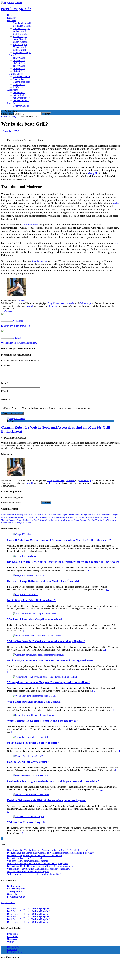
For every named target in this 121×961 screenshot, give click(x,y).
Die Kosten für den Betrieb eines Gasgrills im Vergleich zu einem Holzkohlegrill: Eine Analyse (63, 561)
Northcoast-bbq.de (21, 76)
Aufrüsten (10, 515)
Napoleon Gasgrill (21, 28)
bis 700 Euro (19, 66)
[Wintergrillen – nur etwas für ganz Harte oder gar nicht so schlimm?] (45, 676)
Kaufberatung (104, 517)
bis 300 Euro (19, 58)
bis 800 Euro (19, 71)
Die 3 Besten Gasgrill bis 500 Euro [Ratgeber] (28, 908)
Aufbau (3, 515)
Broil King (12, 934)
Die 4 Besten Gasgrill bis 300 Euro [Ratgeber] (28, 922)
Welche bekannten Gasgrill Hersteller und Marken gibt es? (42, 720)
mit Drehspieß (19, 95)
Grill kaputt (44, 517)
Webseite (5, 399)
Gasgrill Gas (90, 515)
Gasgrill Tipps (23, 517)
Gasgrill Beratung (79, 515)
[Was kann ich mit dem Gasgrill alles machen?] (35, 613)
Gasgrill (92, 173)
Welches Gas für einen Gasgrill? (26, 822)
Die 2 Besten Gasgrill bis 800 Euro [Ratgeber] (28, 914)
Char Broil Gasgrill (22, 23)
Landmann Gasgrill (22, 52)
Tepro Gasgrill (19, 39)
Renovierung (68, 520)
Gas (115, 242)
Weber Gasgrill (20, 31)
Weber (116, 203)
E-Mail (4, 391)
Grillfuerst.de (19, 84)
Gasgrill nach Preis (8, 903)
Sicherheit (91, 520)
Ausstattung (19, 515)
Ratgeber (52, 306)
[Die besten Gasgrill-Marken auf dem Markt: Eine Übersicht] (29, 575)
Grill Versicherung (80, 517)
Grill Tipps (69, 517)
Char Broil (12, 936)
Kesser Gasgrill (20, 44)
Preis (35, 520)
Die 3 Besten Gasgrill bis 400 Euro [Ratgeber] (28, 911)
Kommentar (6, 365)
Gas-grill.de (13, 894)
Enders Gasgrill (20, 41)
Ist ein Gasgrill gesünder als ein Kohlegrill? (33, 742)
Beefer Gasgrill (20, 33)
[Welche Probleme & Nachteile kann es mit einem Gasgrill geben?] (37, 635)
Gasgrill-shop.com (21, 82)
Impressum (12, 949)
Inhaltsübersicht (14, 952)
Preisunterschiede (44, 520)
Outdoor (20, 520)
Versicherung (112, 520)
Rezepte (76, 520)
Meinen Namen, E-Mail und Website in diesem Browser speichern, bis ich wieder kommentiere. (48, 408)
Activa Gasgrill (20, 36)
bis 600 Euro (19, 68)
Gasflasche (51, 515)
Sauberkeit (83, 520)
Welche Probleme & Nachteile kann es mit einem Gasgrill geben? (46, 641)
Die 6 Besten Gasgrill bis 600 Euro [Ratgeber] (28, 919)
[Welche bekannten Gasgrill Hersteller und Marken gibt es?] (33, 715)
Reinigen (61, 520)
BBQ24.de (18, 87)
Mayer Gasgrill (20, 47)
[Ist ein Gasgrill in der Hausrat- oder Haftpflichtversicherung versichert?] (38, 654)
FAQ (16, 131)
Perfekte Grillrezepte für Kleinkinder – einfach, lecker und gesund (46, 800)
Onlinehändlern (30, 224)
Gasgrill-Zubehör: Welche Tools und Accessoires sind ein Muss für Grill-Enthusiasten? (59, 539)
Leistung (113, 517)
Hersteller (70, 303)
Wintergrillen (19, 523)
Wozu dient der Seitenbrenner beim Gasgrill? (34, 701)
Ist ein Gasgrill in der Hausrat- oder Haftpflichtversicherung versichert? (50, 660)
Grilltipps (61, 517)
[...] (35, 448)
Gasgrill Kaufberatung (103, 515)
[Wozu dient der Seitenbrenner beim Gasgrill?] (34, 696)
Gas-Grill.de (18, 79)
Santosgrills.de (14, 891)
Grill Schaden (53, 517)
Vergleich (103, 520)
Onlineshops (85, 303)
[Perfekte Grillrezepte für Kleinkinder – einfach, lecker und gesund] (31, 794)
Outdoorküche (28, 520)
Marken (4, 520)
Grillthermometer (21, 106)
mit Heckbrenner (21, 100)
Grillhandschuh (33, 517)
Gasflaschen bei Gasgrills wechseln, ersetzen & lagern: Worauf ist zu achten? (53, 781)
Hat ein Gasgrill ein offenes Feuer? (28, 761)
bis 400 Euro (19, 60)
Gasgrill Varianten (55, 303)
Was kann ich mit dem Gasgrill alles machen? (34, 619)
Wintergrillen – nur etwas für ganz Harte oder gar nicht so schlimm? (48, 682)
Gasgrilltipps (12, 517)
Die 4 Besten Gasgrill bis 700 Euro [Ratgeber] (28, 916)
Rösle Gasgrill (19, 50)
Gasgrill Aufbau (67, 515)
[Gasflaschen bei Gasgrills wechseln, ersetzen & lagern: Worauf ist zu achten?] (30, 775)
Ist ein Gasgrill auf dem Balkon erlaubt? (31, 600)
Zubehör (11, 103)
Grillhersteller (39, 261)
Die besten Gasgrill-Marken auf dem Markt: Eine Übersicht (43, 581)
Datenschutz (13, 947)
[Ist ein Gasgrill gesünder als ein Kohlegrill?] (30, 737)
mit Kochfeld (19, 92)
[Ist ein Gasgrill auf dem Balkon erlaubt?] (25, 594)
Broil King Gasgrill (22, 25)
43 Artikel (21, 300)
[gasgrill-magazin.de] (11, 2)
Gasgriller (7, 131)
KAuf (97, 517)
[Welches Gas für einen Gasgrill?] (28, 816)
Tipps (97, 520)
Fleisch (40, 515)
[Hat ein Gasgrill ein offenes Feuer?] (30, 756)
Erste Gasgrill (28, 515)
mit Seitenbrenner (21, 98)
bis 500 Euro (19, 63)
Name (4, 383)
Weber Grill (10, 523)
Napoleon (12, 939)
